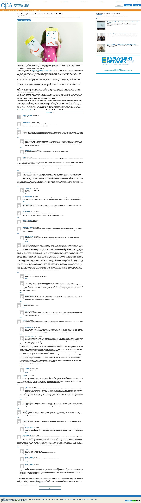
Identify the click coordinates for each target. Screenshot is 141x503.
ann (24, 157)
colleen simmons (27, 196)
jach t (24, 411)
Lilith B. (25, 320)
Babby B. (25, 304)
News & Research (5, 1)
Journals (45, 1)
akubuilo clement (27, 115)
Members (101, 1)
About (138, 1)
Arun (26, 449)
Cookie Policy (17, 500)
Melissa (27, 274)
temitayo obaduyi (27, 220)
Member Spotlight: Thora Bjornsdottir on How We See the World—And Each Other (122, 22)
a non (24, 375)
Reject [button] (138, 500)
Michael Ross (26, 122)
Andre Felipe (28, 150)
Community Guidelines (37, 480)
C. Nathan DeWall (99, 14)
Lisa (24, 243)
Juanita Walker (27, 204)
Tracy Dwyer (26, 420)
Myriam (24, 130)
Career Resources (120, 1)
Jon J (26, 387)
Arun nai (27, 188)
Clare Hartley (26, 211)
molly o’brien (26, 402)
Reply (24, 118)
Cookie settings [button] (128, 500)
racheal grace (29, 327)
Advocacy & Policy (64, 1)
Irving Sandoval (27, 435)
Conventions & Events (26, 1)
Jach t (27, 311)
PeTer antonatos (27, 227)
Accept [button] (134, 500)
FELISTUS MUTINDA (29, 336)
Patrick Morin (29, 295)
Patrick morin (29, 139)
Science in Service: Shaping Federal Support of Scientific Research (122, 44)
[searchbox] (119, 5)
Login (127, 5)
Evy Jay (27, 282)
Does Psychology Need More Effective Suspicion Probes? (119, 33)
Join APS (136, 5)
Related (98, 19)
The (83, 1)
